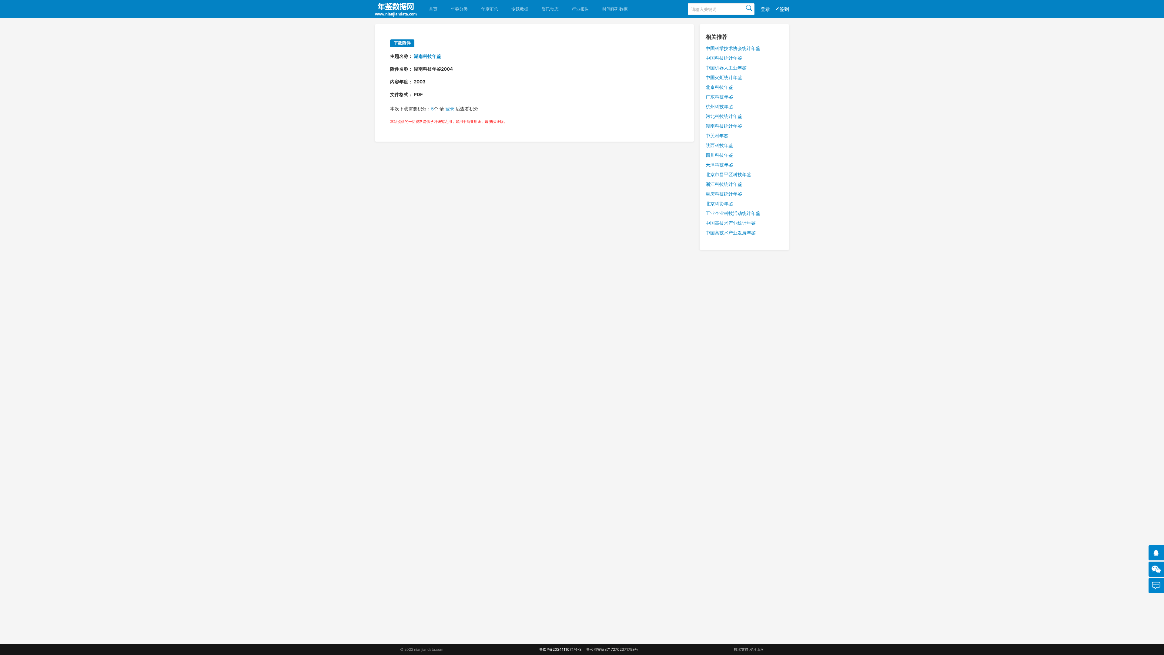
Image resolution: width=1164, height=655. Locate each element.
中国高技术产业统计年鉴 (731, 223)
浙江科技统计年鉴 (724, 184)
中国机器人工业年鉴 (726, 68)
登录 (765, 9)
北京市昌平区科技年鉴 (728, 174)
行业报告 (580, 9)
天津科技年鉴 (719, 165)
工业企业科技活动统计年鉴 (733, 213)
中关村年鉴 (717, 136)
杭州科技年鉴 (719, 106)
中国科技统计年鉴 (724, 58)
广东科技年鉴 (719, 97)
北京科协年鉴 (719, 204)
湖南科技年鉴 (427, 56)
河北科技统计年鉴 (724, 116)
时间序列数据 (615, 9)
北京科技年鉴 (719, 87)
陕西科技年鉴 (719, 145)
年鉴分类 (459, 9)
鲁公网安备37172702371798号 (612, 649)
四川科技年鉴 (719, 155)
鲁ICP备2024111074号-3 (560, 649)
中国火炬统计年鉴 (724, 77)
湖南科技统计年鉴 (724, 126)
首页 (433, 9)
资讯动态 (550, 9)
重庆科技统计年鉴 (724, 194)
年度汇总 (489, 9)
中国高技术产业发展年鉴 (731, 233)
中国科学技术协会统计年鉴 (733, 48)
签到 (784, 9)
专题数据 (519, 9)
